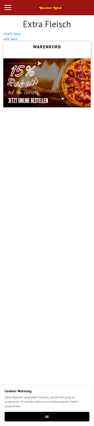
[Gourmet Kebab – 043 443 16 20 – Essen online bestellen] (50, 7)
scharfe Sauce (12, 33)
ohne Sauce (10, 39)
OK (47, 416)
